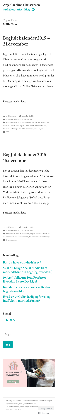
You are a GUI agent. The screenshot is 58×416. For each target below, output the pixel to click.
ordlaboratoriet (11, 116)
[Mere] (33, 10)
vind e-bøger (38, 129)
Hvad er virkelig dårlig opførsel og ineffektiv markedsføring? (26, 299)
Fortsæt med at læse (14, 101)
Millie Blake (16, 237)
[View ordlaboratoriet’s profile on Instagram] (11, 320)
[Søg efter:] (29, 334)
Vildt (23, 129)
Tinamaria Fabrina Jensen (12, 129)
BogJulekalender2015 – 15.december (26, 157)
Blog (27, 10)
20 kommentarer (11, 132)
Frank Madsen (27, 122)
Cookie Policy (15, 410)
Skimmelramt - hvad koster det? (35, 126)
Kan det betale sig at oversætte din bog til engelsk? (26, 289)
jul (33, 122)
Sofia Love (24, 237)
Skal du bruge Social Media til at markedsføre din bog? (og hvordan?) (27, 270)
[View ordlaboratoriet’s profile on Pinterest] (14, 320)
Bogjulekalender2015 (13, 119)
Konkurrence (28, 119)
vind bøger (29, 129)
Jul (22, 119)
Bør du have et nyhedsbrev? (22, 262)
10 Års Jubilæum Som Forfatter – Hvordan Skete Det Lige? (26, 279)
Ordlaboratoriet (12, 10)
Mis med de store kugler (15, 126)
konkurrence (39, 122)
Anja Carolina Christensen (21, 5)
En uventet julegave (28, 234)
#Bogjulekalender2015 (13, 122)
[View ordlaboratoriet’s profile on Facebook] (7, 320)
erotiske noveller (41, 234)
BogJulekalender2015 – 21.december (26, 41)
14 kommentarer (11, 240)
